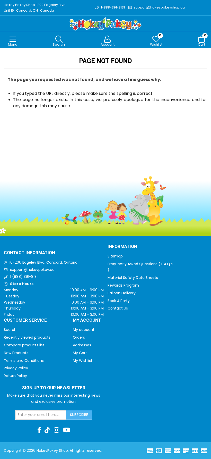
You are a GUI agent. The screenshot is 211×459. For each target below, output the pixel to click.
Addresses (82, 345)
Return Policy (15, 375)
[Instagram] (56, 430)
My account (83, 329)
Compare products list (24, 345)
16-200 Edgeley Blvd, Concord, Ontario (43, 262)
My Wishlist (82, 360)
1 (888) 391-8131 (24, 276)
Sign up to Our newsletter (53, 387)
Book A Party (119, 300)
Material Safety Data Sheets (133, 277)
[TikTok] (47, 430)
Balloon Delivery (122, 293)
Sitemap (115, 256)
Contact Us (118, 308)
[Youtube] (66, 430)
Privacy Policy (16, 368)
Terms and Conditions (24, 360)
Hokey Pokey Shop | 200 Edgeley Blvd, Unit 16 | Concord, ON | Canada (35, 7)
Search (10, 329)
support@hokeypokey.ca (32, 269)
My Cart (80, 352)
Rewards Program (123, 285)
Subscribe (79, 414)
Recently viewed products (27, 337)
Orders (79, 337)
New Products (16, 352)
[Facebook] (39, 430)
